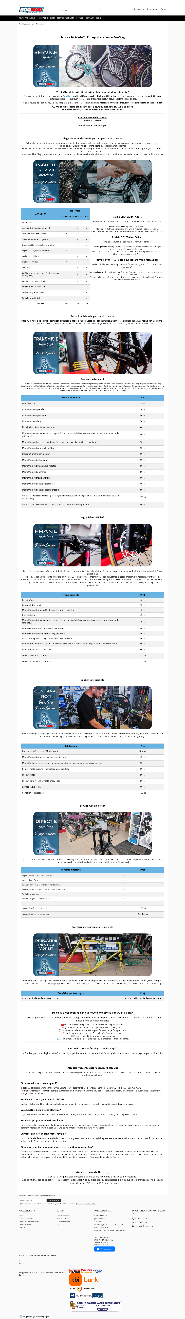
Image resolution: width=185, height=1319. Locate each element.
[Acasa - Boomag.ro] (31, 10)
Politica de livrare (25, 1225)
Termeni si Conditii (26, 1219)
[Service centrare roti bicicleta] (92, 708)
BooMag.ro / (24, 24)
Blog (98, 18)
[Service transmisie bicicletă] (92, 353)
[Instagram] (20, 1263)
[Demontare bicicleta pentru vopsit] (92, 955)
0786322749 (141, 1218)
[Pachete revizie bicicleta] (92, 181)
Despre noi (23, 1216)
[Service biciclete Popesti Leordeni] (92, 66)
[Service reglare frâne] (92, 545)
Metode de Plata (63, 1216)
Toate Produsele (27, 18)
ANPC (59, 1225)
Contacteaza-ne (106, 1249)
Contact (90, 18)
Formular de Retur (63, 1222)
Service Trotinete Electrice (70, 18)
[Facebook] (20, 1260)
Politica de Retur (63, 1219)
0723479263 (141, 1222)
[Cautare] (101, 10)
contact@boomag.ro (144, 1226)
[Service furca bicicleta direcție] (92, 833)
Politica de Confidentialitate (86, 1204)
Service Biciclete (47, 18)
